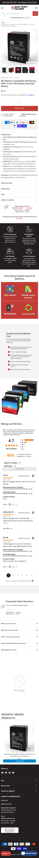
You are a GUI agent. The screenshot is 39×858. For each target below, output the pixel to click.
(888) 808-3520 (17, 208)
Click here (19, 218)
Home (3, 22)
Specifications (6, 183)
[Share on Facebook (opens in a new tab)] (10, 505)
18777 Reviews (13, 449)
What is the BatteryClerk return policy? (13, 643)
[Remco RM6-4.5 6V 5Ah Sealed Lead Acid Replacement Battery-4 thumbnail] (25, 70)
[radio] (28, 440)
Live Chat (29, 208)
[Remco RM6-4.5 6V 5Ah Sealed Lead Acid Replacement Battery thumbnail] (4, 70)
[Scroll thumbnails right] (36, 70)
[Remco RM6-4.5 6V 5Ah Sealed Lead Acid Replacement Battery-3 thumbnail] (18, 70)
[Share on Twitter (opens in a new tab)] (13, 504)
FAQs (3, 194)
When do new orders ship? (9, 630)
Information (6, 135)
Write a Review (19, 468)
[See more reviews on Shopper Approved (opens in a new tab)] (17, 505)
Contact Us (4, 800)
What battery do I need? (8, 650)
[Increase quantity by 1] (18, 101)
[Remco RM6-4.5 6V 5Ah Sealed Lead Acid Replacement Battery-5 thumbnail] (32, 70)
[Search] (35, 13)
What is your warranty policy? (10, 637)
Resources (5, 189)
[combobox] (17, 13)
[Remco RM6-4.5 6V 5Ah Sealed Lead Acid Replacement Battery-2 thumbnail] (11, 70)
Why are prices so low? (8, 623)
